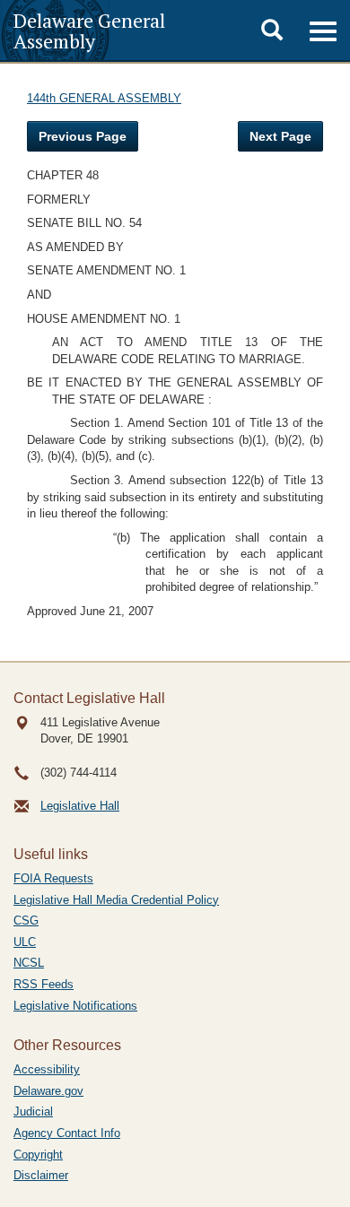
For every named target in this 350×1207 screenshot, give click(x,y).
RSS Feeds (43, 984)
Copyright (38, 1154)
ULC (24, 942)
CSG (26, 920)
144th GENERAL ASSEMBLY (104, 98)
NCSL (28, 962)
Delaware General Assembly (89, 30)
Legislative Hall (79, 805)
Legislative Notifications (75, 1005)
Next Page (280, 136)
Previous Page (83, 136)
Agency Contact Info (66, 1133)
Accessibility (46, 1069)
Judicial (33, 1111)
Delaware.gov (48, 1091)
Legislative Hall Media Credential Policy (116, 900)
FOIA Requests (53, 878)
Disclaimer (40, 1175)
